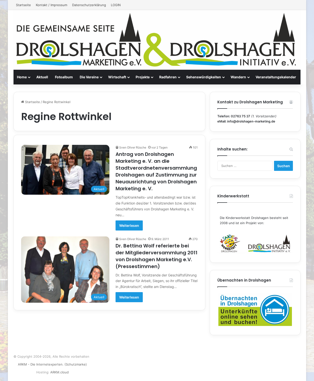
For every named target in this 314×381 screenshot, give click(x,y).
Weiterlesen (129, 225)
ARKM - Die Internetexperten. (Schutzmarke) (52, 364)
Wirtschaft (117, 77)
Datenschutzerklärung (89, 5)
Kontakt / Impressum (51, 5)
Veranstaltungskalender (276, 77)
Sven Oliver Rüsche (132, 147)
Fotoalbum (64, 77)
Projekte (143, 77)
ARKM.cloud (59, 372)
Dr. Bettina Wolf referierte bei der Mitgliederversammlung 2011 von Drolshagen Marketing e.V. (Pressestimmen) (156, 256)
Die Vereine (89, 77)
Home (22, 77)
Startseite (23, 5)
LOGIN (116, 5)
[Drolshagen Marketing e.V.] (157, 40)
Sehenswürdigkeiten (203, 77)
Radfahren (168, 77)
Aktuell (42, 77)
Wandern (238, 77)
